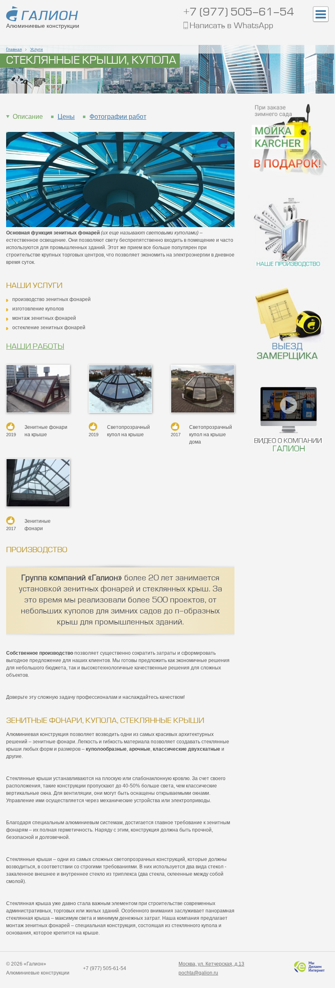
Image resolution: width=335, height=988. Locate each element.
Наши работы (35, 346)
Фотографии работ (117, 116)
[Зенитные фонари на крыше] (38, 388)
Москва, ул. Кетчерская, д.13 (211, 964)
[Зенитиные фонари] (38, 482)
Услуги (36, 49)
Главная (14, 49)
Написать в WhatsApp (231, 26)
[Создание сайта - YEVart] (308, 966)
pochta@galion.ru (198, 973)
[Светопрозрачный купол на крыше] (120, 388)
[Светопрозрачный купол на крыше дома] (202, 388)
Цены (66, 116)
